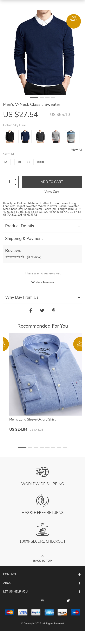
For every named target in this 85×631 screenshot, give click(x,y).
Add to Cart (52, 182)
